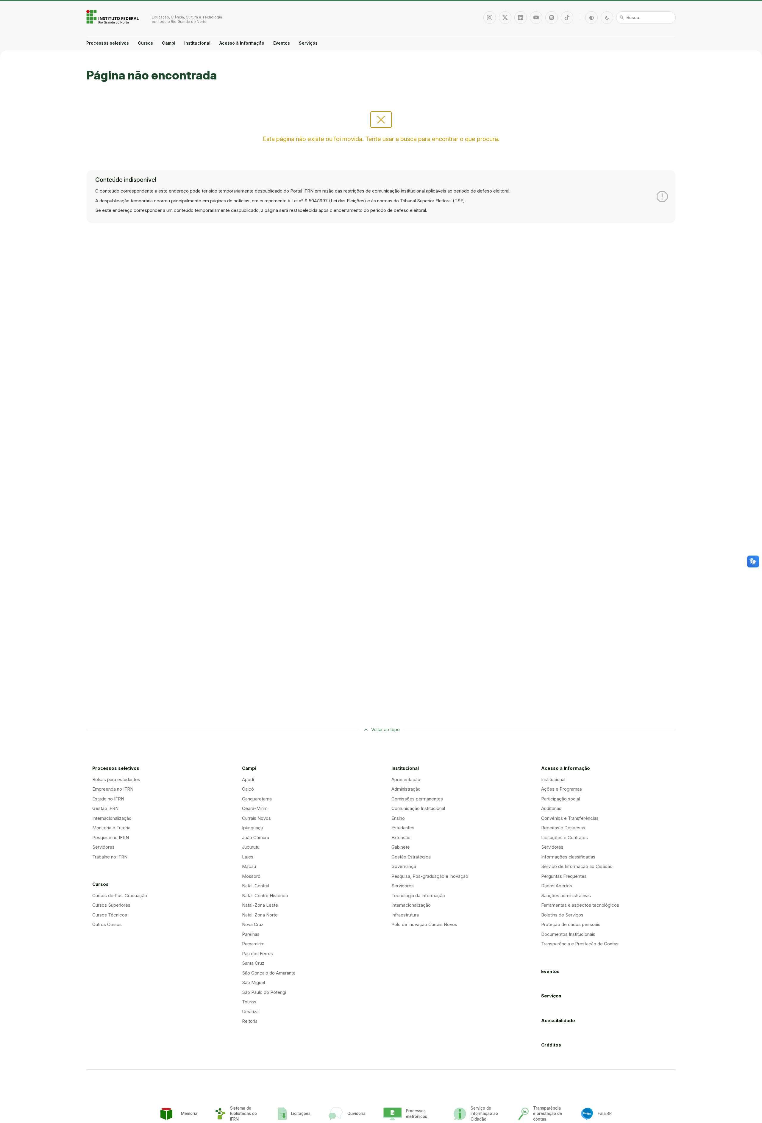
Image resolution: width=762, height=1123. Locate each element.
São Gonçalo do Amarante (269, 973)
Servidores (103, 847)
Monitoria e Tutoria (111, 827)
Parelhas (251, 934)
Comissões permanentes (417, 799)
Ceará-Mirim (255, 808)
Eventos (281, 43)
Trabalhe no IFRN (109, 857)
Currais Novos (256, 818)
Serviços (308, 43)
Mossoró (251, 876)
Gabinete (400, 847)
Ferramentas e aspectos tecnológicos (580, 905)
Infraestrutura (405, 915)
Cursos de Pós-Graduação (119, 895)
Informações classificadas (568, 857)
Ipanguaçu (252, 827)
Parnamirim (253, 944)
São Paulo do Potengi (264, 992)
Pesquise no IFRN (110, 837)
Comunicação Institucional (418, 808)
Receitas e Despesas (563, 827)
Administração (406, 789)
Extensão (400, 837)
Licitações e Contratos (564, 837)
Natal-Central (255, 886)
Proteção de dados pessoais (570, 924)
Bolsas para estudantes (116, 779)
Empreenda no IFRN (112, 789)
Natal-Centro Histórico (265, 895)
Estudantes (402, 827)
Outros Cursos (107, 924)
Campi (168, 43)
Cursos (145, 43)
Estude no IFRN (108, 799)
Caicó (248, 789)
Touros (249, 1002)
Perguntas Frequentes (564, 876)
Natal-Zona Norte (260, 915)
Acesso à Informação (241, 43)
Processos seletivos (107, 43)
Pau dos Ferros (257, 953)
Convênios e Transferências (570, 818)
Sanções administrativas (566, 895)
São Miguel (253, 982)
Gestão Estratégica (411, 857)
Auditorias (551, 808)
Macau (249, 866)
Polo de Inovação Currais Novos (424, 924)
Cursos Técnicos (109, 915)
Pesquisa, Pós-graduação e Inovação (429, 876)
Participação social (560, 799)
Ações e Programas (561, 789)
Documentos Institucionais (568, 934)
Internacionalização (112, 818)
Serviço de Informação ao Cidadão (577, 866)
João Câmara (255, 837)
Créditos (551, 1045)
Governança (403, 866)
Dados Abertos (556, 886)
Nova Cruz (252, 924)
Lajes (247, 857)
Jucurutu (251, 847)
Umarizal (251, 1011)
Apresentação (405, 779)
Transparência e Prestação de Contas (580, 944)
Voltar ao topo (385, 729)
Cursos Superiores (111, 905)
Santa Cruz (253, 963)
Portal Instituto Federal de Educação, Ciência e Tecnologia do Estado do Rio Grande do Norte (113, 17)
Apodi (248, 779)
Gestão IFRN (105, 808)
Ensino (398, 818)
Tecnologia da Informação (418, 895)
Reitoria (249, 1021)
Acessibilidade (558, 1020)
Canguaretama (257, 799)
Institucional (197, 43)
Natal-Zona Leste (260, 905)
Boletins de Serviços (562, 915)
